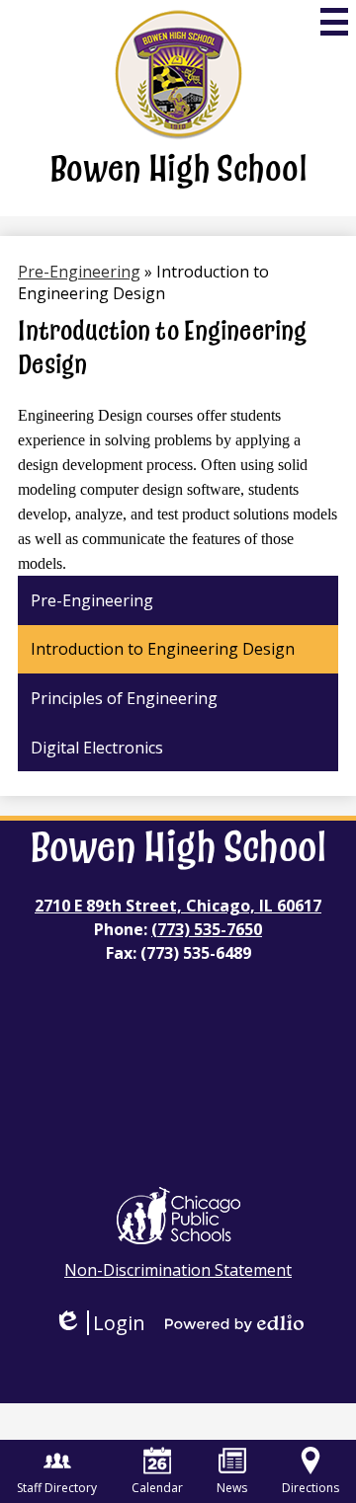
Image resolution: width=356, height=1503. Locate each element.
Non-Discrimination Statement (178, 1270)
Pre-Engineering (79, 271)
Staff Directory (57, 1487)
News (232, 1487)
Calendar (157, 1487)
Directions (310, 1487)
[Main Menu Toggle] (334, 21)
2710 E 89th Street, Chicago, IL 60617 (178, 905)
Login (99, 1322)
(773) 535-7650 (206, 929)
